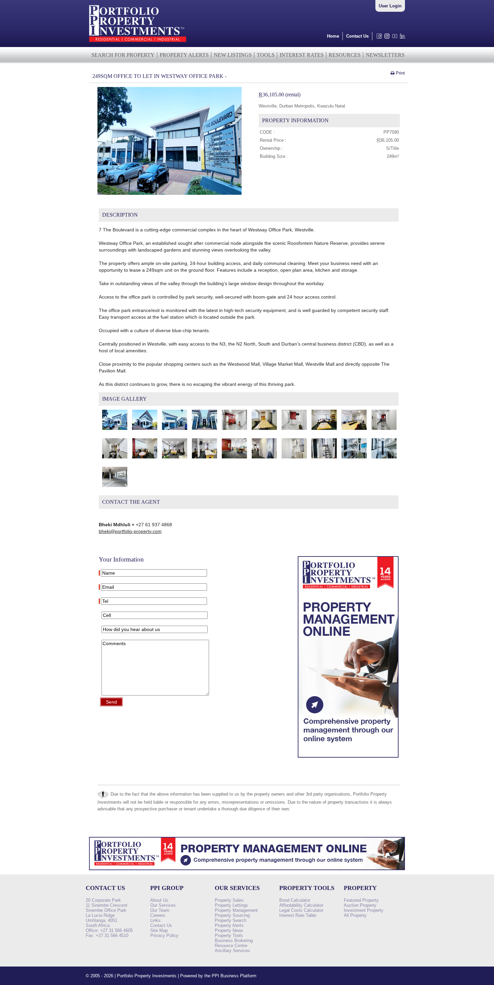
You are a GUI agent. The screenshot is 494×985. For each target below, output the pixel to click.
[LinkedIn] (401, 38)
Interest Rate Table (297, 915)
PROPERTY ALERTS (184, 55)
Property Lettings (231, 905)
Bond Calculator (294, 900)
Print (400, 73)
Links (155, 920)
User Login (390, 5)
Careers (157, 915)
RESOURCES (345, 55)
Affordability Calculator (301, 905)
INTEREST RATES (302, 55)
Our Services (163, 905)
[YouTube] (393, 38)
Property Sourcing (232, 915)
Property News (229, 930)
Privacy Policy (164, 935)
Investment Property (363, 910)
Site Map (159, 930)
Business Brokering (234, 940)
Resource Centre (231, 945)
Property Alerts (229, 925)
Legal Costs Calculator (301, 910)
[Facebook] (378, 38)
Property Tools (229, 935)
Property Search (230, 920)
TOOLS (266, 55)
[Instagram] (385, 38)
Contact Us (357, 36)
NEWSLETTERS (385, 55)
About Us (159, 900)
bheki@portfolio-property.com (130, 531)
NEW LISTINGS (233, 55)
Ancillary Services (232, 950)
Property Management (236, 910)
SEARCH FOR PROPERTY (123, 55)
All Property (355, 915)
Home (333, 36)
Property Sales (229, 900)
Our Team (159, 910)
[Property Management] (348, 759)
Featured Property (361, 900)
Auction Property (360, 905)
